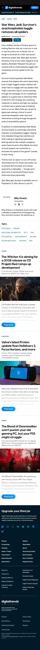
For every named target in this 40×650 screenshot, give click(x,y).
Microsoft (17, 228)
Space (25, 548)
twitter (22, 204)
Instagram (8, 527)
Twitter (13, 527)
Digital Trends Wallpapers (30, 580)
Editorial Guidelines (7, 581)
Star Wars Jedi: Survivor (26, 57)
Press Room (26, 621)
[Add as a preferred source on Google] (7, 40)
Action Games (6, 228)
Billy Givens (6, 36)
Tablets (25, 541)
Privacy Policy (27, 617)
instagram (15, 204)
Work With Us (6, 621)
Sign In (34, 7)
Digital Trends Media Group (11, 636)
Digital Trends (11, 10)
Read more (8, 325)
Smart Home (6, 555)
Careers (4, 617)
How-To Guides (28, 558)
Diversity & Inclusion (8, 625)
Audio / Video (6, 551)
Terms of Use (6, 629)
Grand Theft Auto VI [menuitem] (8, 12)
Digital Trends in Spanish (30, 583)
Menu (3, 7)
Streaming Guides (29, 551)
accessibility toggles (20, 133)
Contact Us (5, 574)
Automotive (6, 562)
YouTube (18, 527)
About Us (4, 570)
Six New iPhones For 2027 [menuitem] (23, 12)
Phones (4, 541)
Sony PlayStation (7, 236)
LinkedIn (33, 527)
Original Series (28, 562)
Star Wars (33, 236)
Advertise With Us (7, 578)
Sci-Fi (25, 232)
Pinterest (28, 527)
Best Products (27, 555)
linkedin (19, 204)
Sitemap (25, 625)
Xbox (30, 240)
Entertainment (7, 558)
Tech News (22, 240)
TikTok (23, 527)
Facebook (2, 527)
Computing (6, 544)
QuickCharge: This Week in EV (11, 232)
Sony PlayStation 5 (21, 236)
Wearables (26, 544)
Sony (32, 232)
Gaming (4, 548)
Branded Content (28, 576)
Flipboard (2, 532)
